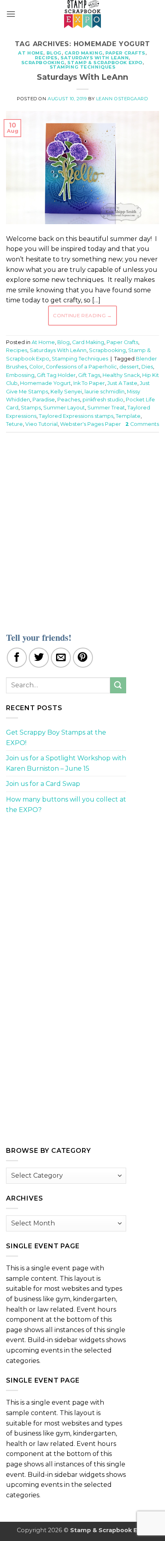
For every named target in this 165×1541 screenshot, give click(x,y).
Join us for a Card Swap (43, 784)
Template (128, 416)
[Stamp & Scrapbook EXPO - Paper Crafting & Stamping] (82, 14)
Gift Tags (89, 375)
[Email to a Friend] (61, 658)
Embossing (20, 375)
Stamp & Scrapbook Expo (104, 62)
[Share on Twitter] (39, 658)
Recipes (46, 58)
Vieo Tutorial (41, 424)
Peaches (68, 400)
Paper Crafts (125, 53)
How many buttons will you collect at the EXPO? (66, 805)
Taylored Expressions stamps (76, 416)
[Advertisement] (82, 527)
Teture (14, 424)
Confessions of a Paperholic (81, 367)
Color (36, 367)
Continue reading (82, 315)
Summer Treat (106, 408)
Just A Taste (122, 383)
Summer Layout (64, 408)
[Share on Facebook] (17, 658)
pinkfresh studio (102, 400)
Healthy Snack (121, 375)
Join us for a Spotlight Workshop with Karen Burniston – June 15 (66, 763)
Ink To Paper (89, 383)
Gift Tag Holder (56, 375)
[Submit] (118, 685)
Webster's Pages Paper (90, 424)
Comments (142, 424)
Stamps (31, 408)
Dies (147, 367)
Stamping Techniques (83, 67)
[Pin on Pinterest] (83, 658)
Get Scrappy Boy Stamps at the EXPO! (56, 738)
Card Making (83, 53)
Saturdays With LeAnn (94, 58)
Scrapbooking (43, 62)
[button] (11, 14)
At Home (30, 53)
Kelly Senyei (66, 392)
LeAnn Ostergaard (122, 98)
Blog (54, 53)
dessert (129, 367)
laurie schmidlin (105, 392)
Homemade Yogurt (45, 383)
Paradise (43, 400)
